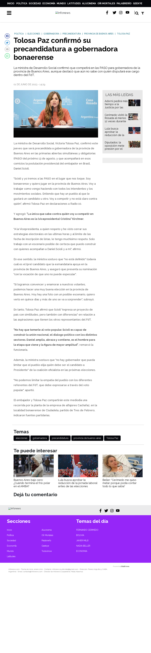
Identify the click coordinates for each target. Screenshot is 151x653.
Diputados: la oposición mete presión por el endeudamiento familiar (115, 149)
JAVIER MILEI (82, 540)
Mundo (61, 3)
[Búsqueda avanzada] (142, 13)
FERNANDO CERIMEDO (87, 530)
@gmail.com (73, 569)
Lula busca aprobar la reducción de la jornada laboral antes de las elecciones (114, 136)
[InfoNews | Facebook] (108, 12)
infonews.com (14, 569)
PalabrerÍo (124, 3)
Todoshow (47, 551)
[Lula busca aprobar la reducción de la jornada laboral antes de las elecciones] (78, 476)
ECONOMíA (81, 551)
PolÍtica (21, 3)
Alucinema (89, 3)
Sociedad (35, 3)
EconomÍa (48, 3)
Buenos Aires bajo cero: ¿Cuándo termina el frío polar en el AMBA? (32, 483)
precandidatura (60, 438)
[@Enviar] (7, 49)
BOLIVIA (80, 535)
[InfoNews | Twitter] (114, 12)
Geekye (137, 3)
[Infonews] (14, 508)
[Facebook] (7, 36)
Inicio (10, 3)
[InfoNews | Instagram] (121, 12)
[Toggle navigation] (9, 12)
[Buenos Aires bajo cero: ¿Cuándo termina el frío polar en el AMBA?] (34, 476)
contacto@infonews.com (32, 572)
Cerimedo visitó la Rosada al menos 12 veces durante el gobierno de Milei (116, 121)
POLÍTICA (19, 34)
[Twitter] (7, 42)
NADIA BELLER (83, 546)
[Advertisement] (75, 615)
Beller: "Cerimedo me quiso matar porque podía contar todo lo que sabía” (119, 483)
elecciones (21, 438)
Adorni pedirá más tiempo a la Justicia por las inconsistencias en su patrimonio (116, 107)
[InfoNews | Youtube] (127, 12)
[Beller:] (122, 476)
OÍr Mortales (106, 3)
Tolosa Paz (112, 438)
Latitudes (74, 3)
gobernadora (40, 438)
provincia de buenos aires (87, 438)
